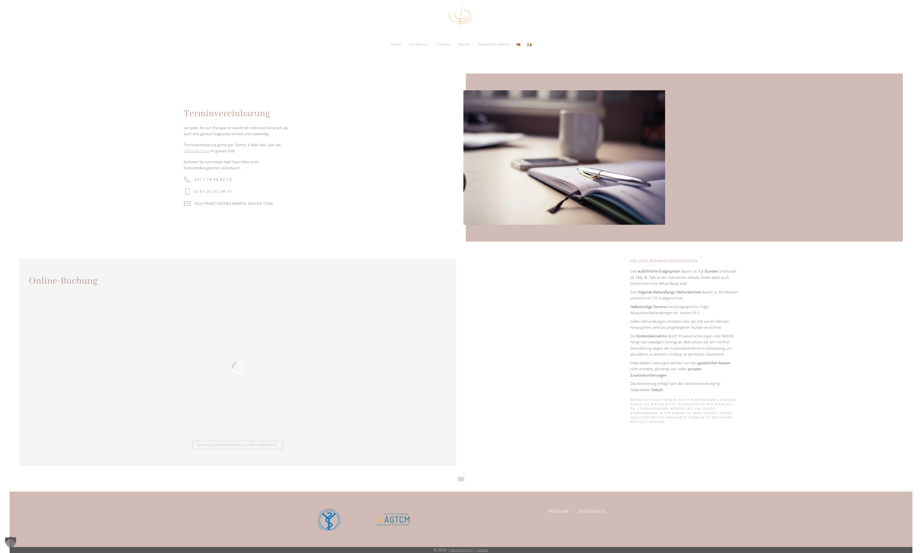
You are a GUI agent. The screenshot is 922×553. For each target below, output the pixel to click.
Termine (443, 45)
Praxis (464, 45)
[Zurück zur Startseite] (461, 16)
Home (396, 45)
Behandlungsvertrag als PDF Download (238, 445)
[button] (461, 479)
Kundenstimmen (493, 45)
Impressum (558, 511)
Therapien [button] (418, 45)
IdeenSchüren (461, 549)
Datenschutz (592, 511)
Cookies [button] (482, 549)
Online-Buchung (197, 150)
